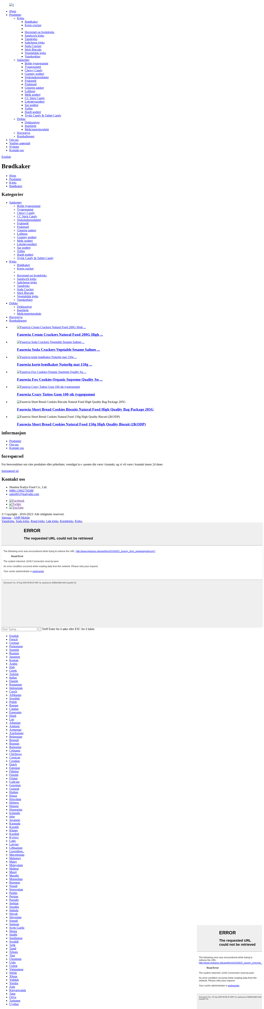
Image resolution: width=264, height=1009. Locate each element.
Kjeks (20, 18)
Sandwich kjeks (34, 35)
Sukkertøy (23, 60)
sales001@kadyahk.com (24, 494)
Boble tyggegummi (36, 63)
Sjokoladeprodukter (37, 77)
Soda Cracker (33, 46)
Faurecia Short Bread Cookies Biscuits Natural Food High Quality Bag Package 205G (85, 409)
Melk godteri (32, 94)
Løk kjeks (52, 521)
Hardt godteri (33, 112)
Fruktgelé (30, 80)
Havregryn (23, 132)
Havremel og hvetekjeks (39, 32)
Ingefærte (30, 126)
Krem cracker (33, 25)
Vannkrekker (32, 56)
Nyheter (14, 146)
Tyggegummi (33, 67)
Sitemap (6, 517)
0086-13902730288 (21, 490)
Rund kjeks (38, 521)
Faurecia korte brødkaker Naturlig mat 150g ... (54, 364)
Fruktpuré (31, 84)
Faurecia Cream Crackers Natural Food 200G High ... (60, 334)
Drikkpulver (32, 122)
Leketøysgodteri (34, 101)
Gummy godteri (34, 73)
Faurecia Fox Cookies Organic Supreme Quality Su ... (60, 379)
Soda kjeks (22, 521)
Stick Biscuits (33, 49)
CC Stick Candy (35, 98)
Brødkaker (31, 21)
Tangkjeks (31, 39)
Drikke (21, 119)
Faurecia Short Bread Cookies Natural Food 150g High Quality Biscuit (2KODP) (81, 424)
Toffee (29, 108)
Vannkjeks (8, 521)
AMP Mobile (22, 517)
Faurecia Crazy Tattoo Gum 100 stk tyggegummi (56, 394)
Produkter (15, 14)
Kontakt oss (16, 150)
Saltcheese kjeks (35, 42)
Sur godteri (31, 105)
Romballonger (25, 136)
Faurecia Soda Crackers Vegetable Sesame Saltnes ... (58, 350)
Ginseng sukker (34, 87)
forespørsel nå (10, 471)
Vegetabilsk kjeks (35, 53)
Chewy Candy (34, 70)
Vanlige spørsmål (19, 143)
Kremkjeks (66, 521)
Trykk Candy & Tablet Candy (43, 115)
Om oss (14, 139)
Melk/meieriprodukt (37, 129)
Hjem (12, 11)
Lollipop (30, 91)
